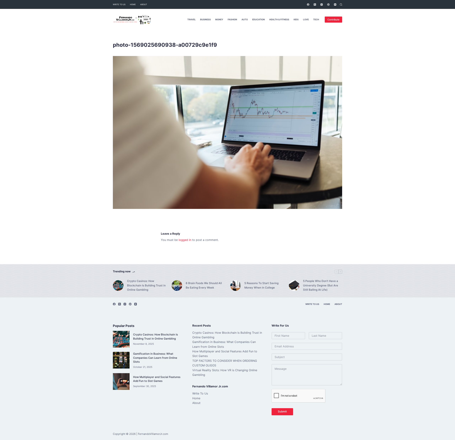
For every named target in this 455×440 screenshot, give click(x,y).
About (143, 4)
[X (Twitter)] (315, 4)
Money (219, 19)
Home (133, 4)
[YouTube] (335, 4)
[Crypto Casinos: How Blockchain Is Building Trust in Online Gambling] (118, 285)
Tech (316, 19)
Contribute (333, 19)
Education (258, 19)
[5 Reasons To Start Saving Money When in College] (235, 285)
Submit (282, 411)
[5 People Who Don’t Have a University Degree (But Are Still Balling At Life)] (294, 285)
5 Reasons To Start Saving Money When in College (261, 285)
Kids (296, 19)
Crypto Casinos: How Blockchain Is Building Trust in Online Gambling (146, 285)
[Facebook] (308, 4)
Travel (191, 19)
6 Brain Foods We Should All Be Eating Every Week (204, 285)
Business (205, 19)
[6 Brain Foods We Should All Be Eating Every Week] (177, 285)
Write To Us (119, 4)
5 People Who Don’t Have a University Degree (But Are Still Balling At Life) (320, 285)
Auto (245, 19)
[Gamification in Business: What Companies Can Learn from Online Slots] (121, 360)
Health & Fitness (279, 19)
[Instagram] (321, 4)
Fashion (232, 19)
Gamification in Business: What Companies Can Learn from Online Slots (155, 357)
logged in (185, 240)
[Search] (341, 4)
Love (306, 19)
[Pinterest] (328, 4)
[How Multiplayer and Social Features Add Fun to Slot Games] (121, 381)
